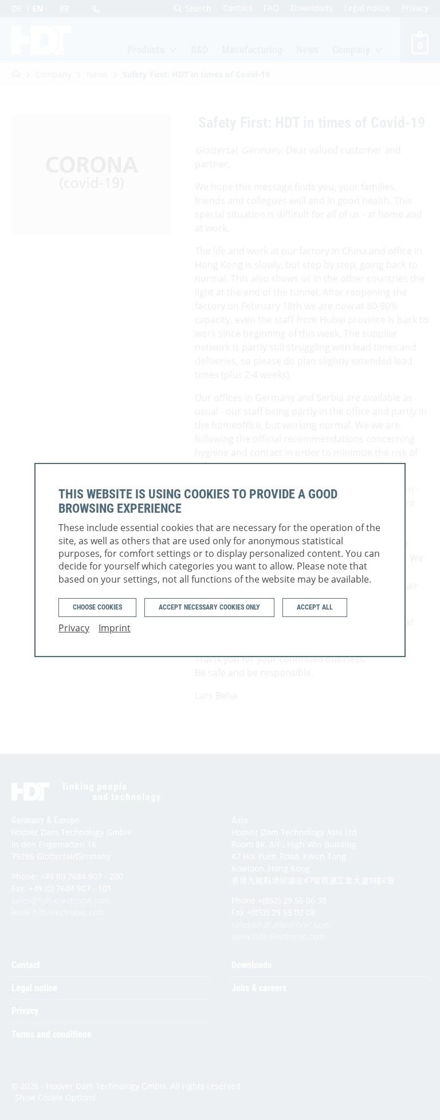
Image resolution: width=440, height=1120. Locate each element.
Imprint (115, 628)
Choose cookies (97, 607)
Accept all (315, 607)
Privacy (73, 628)
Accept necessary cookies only (209, 607)
